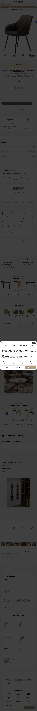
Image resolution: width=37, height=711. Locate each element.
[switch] (14, 363)
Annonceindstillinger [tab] (23, 345)
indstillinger (28, 355)
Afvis (7, 367)
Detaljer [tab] (14, 345)
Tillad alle (30, 367)
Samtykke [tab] (5, 345)
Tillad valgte (18, 367)
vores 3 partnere (6, 350)
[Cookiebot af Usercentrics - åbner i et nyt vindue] (31, 343)
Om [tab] (32, 345)
